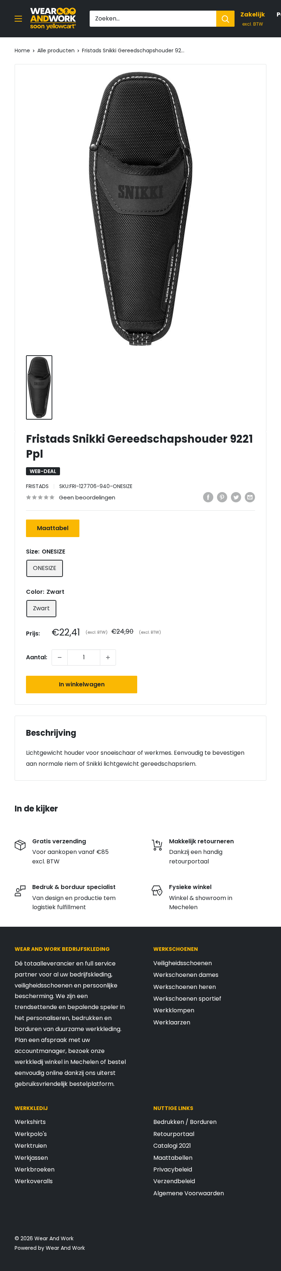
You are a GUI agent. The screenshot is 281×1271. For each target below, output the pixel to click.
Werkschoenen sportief (187, 998)
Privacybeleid (172, 1169)
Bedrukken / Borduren (185, 1122)
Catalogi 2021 (172, 1145)
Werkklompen (173, 1010)
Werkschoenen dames (185, 975)
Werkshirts (30, 1122)
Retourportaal (173, 1134)
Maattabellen (172, 1158)
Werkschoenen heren (184, 987)
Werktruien (31, 1145)
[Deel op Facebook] (208, 496)
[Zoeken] (225, 19)
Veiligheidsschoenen (182, 963)
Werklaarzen (171, 1022)
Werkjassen (31, 1158)
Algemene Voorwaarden (188, 1193)
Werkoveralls (34, 1181)
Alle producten (56, 50)
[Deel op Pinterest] (222, 496)
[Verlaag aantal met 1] (59, 657)
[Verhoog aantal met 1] (108, 657)
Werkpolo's (31, 1134)
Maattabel (52, 528)
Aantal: (36, 657)
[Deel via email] (250, 496)
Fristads (37, 486)
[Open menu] (18, 19)
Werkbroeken (35, 1169)
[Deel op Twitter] (236, 496)
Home (22, 50)
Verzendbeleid (174, 1181)
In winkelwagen (82, 684)
